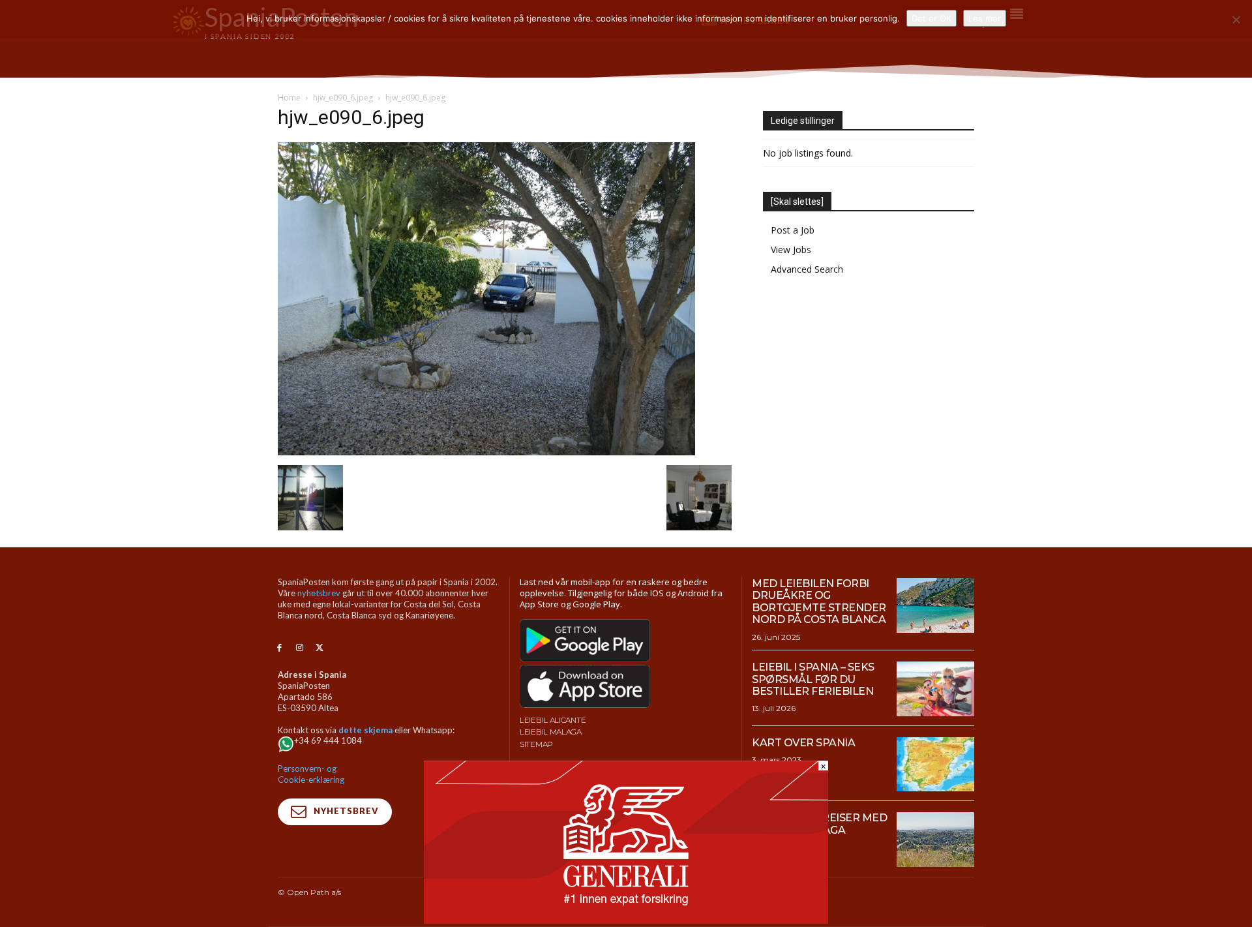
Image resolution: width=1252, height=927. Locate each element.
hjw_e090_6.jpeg (343, 97)
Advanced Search (807, 269)
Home (289, 97)
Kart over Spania (803, 743)
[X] (320, 648)
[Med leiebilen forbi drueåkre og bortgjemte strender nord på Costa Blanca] (935, 605)
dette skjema (365, 730)
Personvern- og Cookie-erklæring (311, 774)
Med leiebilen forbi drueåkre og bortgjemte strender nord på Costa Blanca (819, 601)
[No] (1235, 19)
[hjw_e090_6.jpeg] (486, 451)
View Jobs (791, 249)
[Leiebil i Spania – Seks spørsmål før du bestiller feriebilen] (935, 688)
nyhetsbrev (318, 593)
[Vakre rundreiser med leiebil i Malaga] (935, 839)
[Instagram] (299, 648)
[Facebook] (279, 648)
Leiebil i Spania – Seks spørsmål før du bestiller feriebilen (813, 679)
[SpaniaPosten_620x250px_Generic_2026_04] (626, 920)
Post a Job (792, 230)
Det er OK (931, 18)
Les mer (984, 18)
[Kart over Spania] (935, 764)
